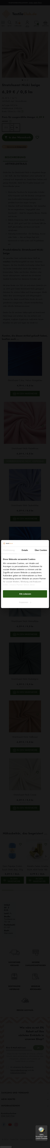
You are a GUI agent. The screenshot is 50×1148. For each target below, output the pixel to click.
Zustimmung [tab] (9, 550)
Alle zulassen (25, 594)
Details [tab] (25, 550)
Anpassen (23, 602)
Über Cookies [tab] (41, 550)
